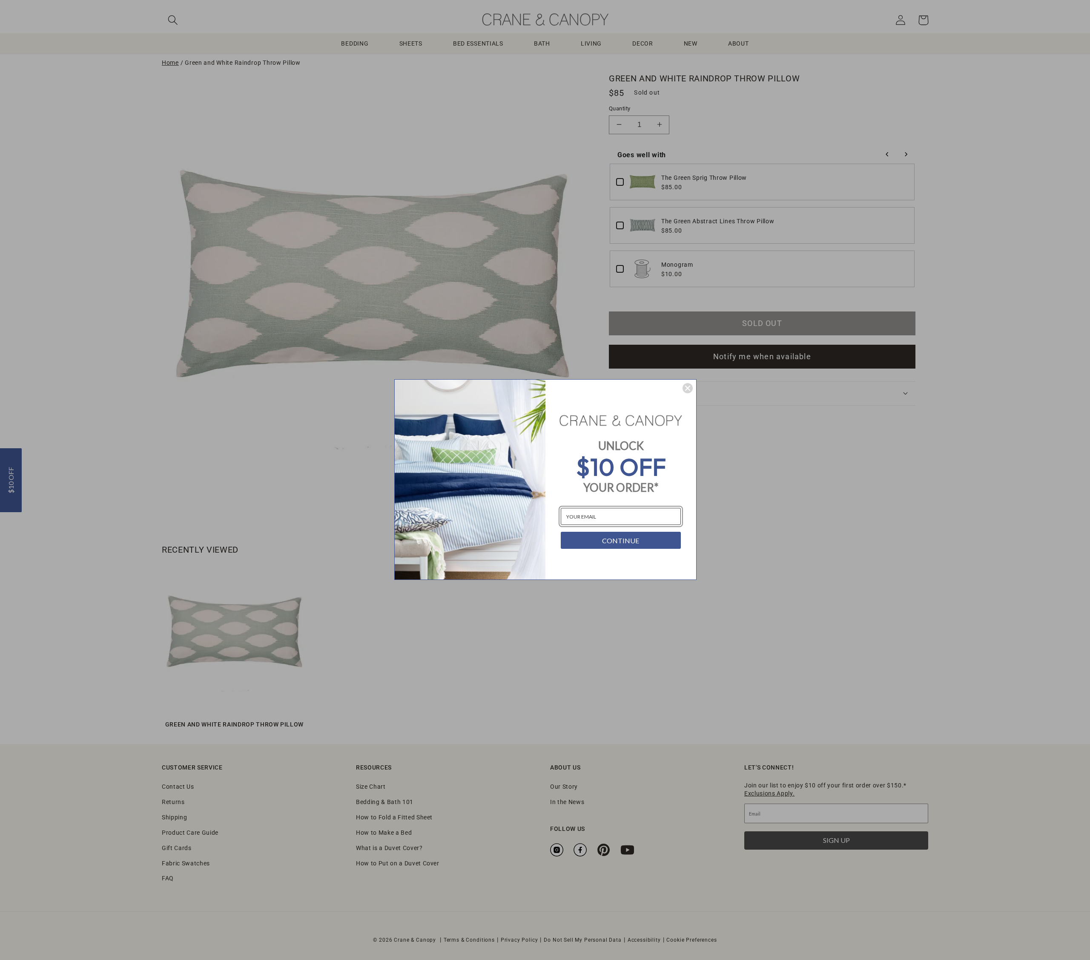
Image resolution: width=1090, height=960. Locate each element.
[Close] (688, 388)
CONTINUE (620, 540)
